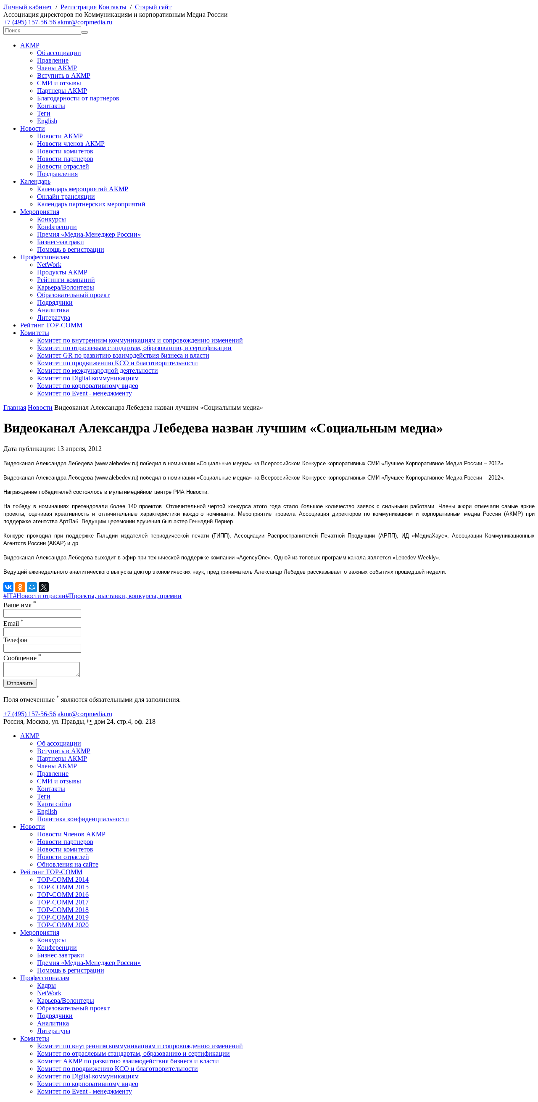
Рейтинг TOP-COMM (51, 325)
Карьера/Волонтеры (65, 287)
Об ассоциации (59, 52)
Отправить (20, 683)
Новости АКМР (60, 136)
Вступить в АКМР (63, 75)
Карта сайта (54, 803)
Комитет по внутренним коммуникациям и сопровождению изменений (140, 340)
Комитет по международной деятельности (97, 370)
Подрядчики (55, 302)
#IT (8, 595)
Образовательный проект (73, 294)
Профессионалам (44, 257)
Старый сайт (153, 7)
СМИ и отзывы (59, 83)
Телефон (15, 639)
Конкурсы (51, 219)
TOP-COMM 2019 (63, 917)
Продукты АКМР (62, 272)
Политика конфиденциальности (83, 819)
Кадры (46, 985)
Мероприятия (39, 211)
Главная (14, 407)
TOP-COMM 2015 (63, 887)
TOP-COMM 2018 (63, 909)
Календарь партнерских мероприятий (91, 204)
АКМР (30, 45)
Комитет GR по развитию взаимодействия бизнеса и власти (123, 355)
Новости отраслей (63, 166)
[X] (44, 587)
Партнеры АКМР (62, 90)
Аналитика (53, 310)
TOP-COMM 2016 (63, 894)
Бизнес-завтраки (60, 241)
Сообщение (22, 658)
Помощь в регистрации (70, 249)
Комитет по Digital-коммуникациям (88, 378)
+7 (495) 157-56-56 (29, 22)
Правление (53, 60)
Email (13, 623)
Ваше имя (19, 605)
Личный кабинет (27, 7)
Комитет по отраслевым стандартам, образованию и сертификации (133, 1053)
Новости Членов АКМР (71, 834)
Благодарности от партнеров (78, 98)
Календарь (35, 181)
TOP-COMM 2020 (63, 924)
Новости (32, 128)
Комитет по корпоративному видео (87, 385)
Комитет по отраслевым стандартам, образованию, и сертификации (134, 347)
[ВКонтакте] (8, 587)
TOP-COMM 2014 (63, 879)
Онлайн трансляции (66, 196)
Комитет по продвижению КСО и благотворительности (117, 362)
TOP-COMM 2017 (63, 902)
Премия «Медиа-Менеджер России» (89, 234)
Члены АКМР (57, 67)
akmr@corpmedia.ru (85, 22)
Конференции (57, 226)
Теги (43, 113)
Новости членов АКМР (71, 143)
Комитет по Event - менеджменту (84, 393)
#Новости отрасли (39, 595)
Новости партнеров (65, 158)
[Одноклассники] (20, 587)
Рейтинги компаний (66, 279)
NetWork (49, 264)
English (47, 120)
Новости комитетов (65, 151)
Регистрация (79, 7)
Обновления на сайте (67, 864)
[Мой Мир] (32, 587)
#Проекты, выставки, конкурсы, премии (124, 595)
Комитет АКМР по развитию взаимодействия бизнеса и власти (128, 1061)
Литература (53, 317)
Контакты (112, 7)
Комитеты (34, 332)
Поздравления (57, 173)
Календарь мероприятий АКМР (82, 188)
